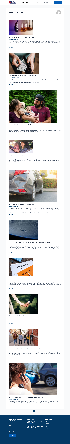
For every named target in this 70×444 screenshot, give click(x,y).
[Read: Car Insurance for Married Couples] (23, 303)
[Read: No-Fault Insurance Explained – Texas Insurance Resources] (33, 379)
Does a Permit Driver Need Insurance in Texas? (22, 155)
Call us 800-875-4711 (48, 2)
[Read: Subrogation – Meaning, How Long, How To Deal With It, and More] (21, 267)
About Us (28, 2)
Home (23, 2)
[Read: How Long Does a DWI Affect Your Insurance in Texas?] (21, 27)
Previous (10, 410)
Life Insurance (11, 126)
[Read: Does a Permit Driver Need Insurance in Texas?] (21, 146)
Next (61, 410)
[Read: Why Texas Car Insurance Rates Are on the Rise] (24, 63)
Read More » (11, 47)
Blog (37, 2)
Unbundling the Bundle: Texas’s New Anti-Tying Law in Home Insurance (34, 422)
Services (32, 2)
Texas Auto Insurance (12, 39)
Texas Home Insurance (13, 244)
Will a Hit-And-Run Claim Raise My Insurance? (22, 204)
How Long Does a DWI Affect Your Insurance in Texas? (25, 37)
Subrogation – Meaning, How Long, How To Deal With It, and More (28, 278)
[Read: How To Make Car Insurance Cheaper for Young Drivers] (23, 337)
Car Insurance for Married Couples (19, 316)
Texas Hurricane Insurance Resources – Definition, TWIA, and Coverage (29, 242)
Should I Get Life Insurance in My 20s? (20, 125)
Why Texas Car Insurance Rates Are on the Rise (22, 75)
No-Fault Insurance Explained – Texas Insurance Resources (26, 397)
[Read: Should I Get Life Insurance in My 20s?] (33, 106)
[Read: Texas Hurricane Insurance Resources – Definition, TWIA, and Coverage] (23, 230)
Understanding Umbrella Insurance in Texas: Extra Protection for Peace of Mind (35, 427)
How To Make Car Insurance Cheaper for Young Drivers (25, 348)
